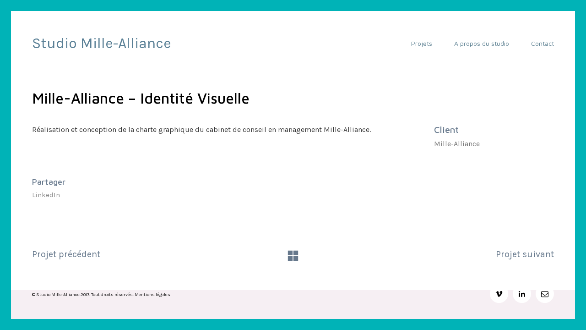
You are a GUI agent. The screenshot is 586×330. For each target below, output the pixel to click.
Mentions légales (152, 294)
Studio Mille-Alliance (101, 43)
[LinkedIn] (522, 294)
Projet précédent (66, 254)
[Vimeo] (499, 294)
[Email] (545, 294)
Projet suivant (525, 254)
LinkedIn (46, 195)
